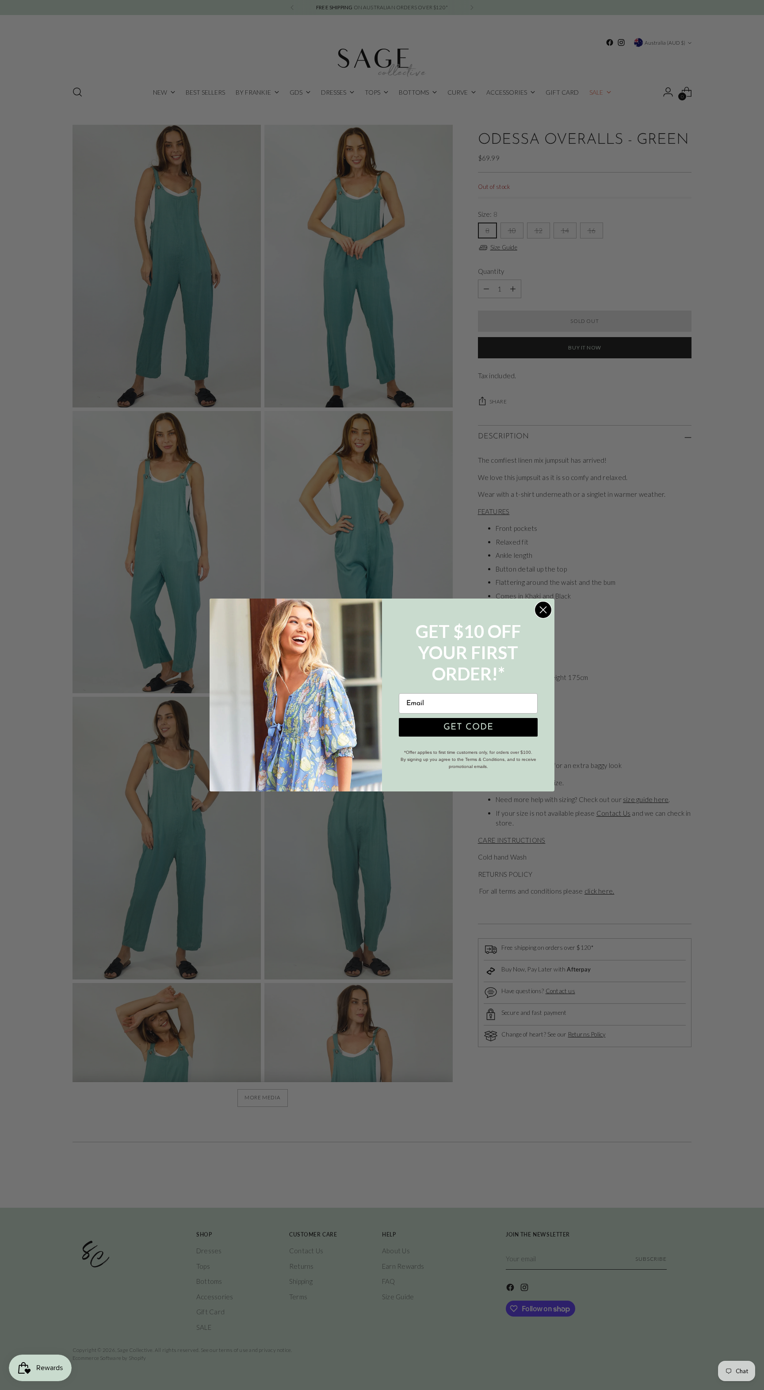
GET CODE (468, 727)
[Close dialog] (543, 610)
